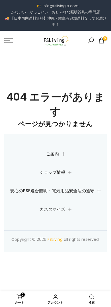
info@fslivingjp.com (61, 6)
